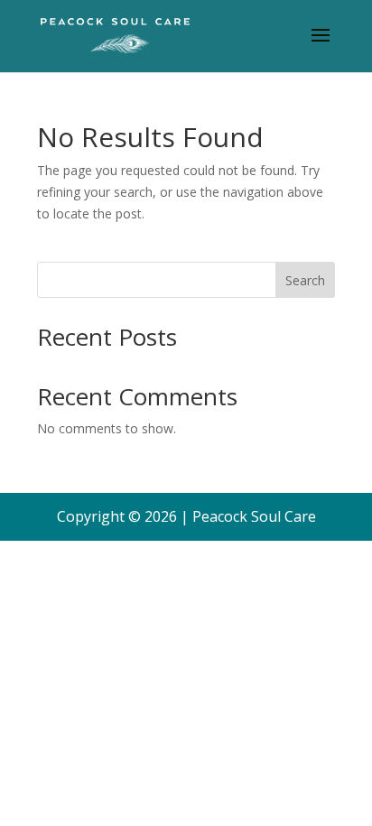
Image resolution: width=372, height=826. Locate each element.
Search (305, 280)
